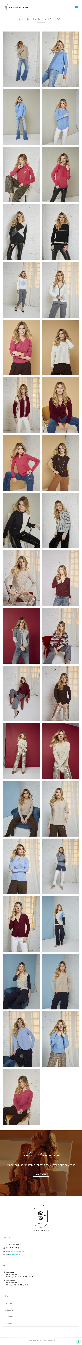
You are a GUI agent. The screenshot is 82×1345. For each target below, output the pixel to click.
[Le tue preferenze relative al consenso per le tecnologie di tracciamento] (78, 1341)
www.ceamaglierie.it (15, 1254)
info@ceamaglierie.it (17, 1251)
